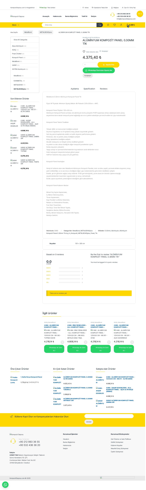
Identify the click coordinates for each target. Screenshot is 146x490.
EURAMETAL (19, 81)
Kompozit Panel (18, 57)
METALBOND (19, 85)
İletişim (93, 16)
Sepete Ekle (110, 65)
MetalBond (28, 32)
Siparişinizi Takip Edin (101, 7)
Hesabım (66, 439)
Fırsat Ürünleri (18, 54)
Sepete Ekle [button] (61, 342)
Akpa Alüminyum (19, 46)
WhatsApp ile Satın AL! (55, 348)
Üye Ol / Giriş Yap (130, 7)
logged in (103, 262)
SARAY (16, 65)
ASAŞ (45, 322)
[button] (99, 70)
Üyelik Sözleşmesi (117, 452)
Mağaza (116, 7)
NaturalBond (51, 322)
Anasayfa (46, 16)
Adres (86, 7)
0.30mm (108, 231)
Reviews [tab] (103, 89)
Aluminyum (115, 231)
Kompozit (74, 233)
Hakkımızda (57, 16)
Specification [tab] (89, 89)
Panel (92, 233)
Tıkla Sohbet (47, 7)
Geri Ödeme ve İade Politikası (121, 439)
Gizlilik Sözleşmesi (117, 442)
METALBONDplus (46, 32)
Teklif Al (84, 16)
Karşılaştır (105, 51)
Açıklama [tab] (75, 89)
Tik (96, 233)
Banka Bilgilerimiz (71, 16)
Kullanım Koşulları (116, 445)
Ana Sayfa (14, 32)
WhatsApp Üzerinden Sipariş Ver (100, 70)
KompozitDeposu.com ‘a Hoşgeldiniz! (22, 7)
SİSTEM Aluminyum (20, 69)
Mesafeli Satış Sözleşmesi (119, 448)
